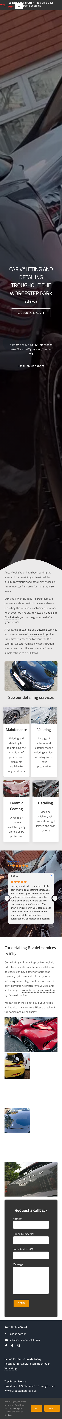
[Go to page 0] (26, 927)
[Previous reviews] (7, 898)
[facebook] (6, 1345)
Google (50, 613)
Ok (36, 1408)
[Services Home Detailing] (46, 781)
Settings (8, 1415)
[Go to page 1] (28, 926)
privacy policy (17, 1408)
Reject (52, 1408)
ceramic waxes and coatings (38, 990)
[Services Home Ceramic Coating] (16, 781)
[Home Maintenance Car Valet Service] (44, 708)
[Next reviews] (54, 898)
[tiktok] (12, 1345)
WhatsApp (11, 1368)
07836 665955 (18, 1334)
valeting (26, 630)
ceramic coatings (38, 634)
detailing (42, 630)
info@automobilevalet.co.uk (25, 1340)
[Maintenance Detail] (16, 708)
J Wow (14, 876)
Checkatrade (12, 617)
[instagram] (18, 1345)
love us (32, 1391)
